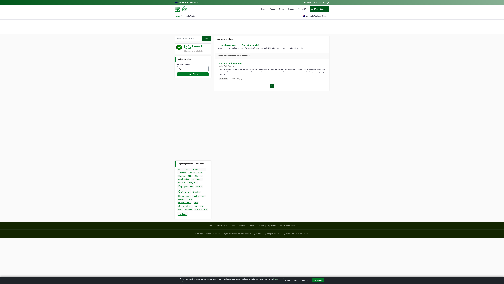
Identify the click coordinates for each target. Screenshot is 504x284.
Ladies (189, 199)
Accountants (184, 169)
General (184, 191)
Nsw (196, 203)
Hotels (181, 199)
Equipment (185, 186)
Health (196, 196)
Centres (181, 176)
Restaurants (201, 209)
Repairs (188, 210)
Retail (182, 214)
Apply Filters (193, 74)
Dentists (181, 182)
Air (203, 169)
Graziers (196, 192)
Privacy (261, 226)
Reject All (305, 280)
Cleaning (198, 176)
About (272, 9)
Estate (199, 187)
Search (291, 9)
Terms (251, 226)
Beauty (192, 173)
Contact (242, 226)
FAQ (233, 226)
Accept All (318, 280)
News (281, 9)
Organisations (185, 206)
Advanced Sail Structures (231, 63)
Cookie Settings (291, 280)
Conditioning (183, 179)
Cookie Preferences (287, 226)
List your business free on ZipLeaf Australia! (238, 45)
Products (199, 206)
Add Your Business (319, 9)
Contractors (196, 179)
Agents (196, 169)
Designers (192, 182)
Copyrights (271, 226)
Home (262, 9)
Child (190, 176)
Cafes (199, 173)
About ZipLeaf (222, 226)
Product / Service (183, 64)
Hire (203, 196)
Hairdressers (184, 196)
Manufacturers (184, 202)
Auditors (182, 173)
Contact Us (302, 9)
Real (180, 209)
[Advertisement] (252, 26)
